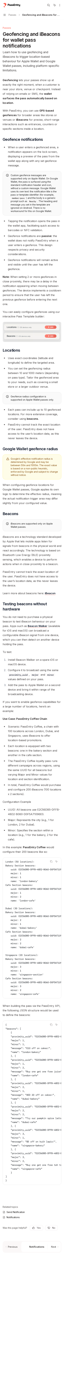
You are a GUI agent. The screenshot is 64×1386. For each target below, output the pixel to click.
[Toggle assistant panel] (54, 5)
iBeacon (50, 593)
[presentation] (32, 927)
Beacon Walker (37, 626)
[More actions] (59, 5)
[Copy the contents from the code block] (51, 861)
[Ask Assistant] (56, 861)
